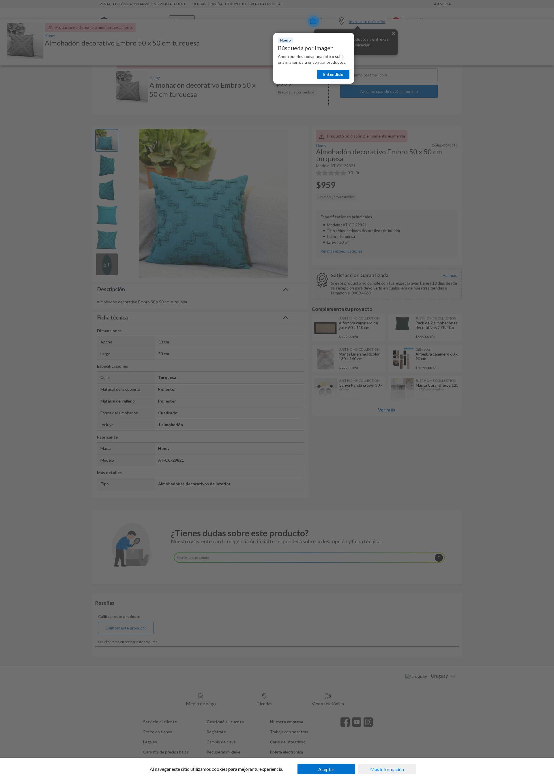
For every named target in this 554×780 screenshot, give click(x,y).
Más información (387, 769)
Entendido (333, 74)
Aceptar (326, 769)
